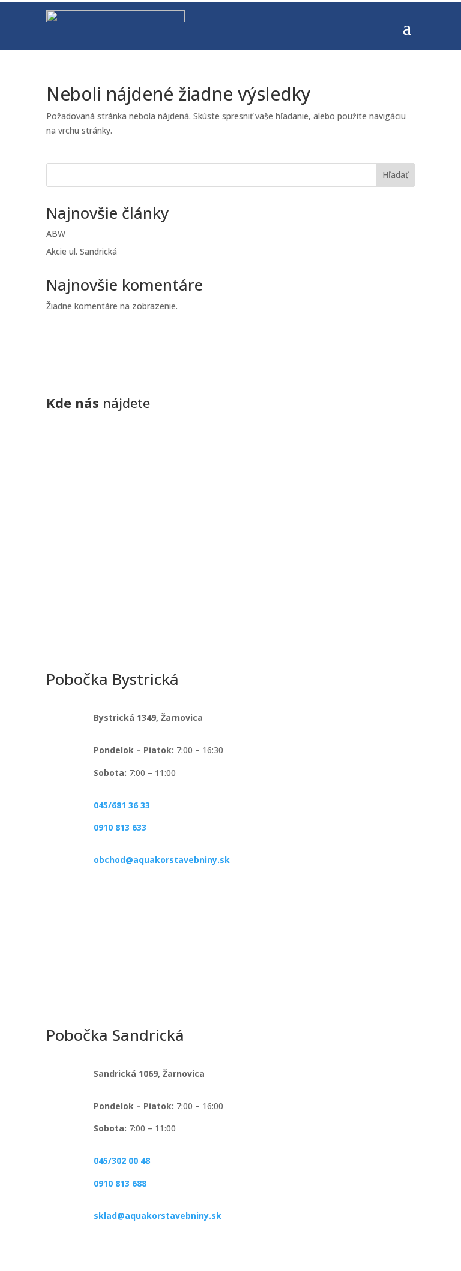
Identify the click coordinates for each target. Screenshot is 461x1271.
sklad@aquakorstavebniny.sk (157, 1215)
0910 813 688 (120, 1183)
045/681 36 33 (122, 805)
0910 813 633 (120, 827)
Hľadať (395, 174)
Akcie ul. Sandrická (81, 251)
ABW (55, 233)
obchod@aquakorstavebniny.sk (162, 859)
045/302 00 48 (122, 1160)
